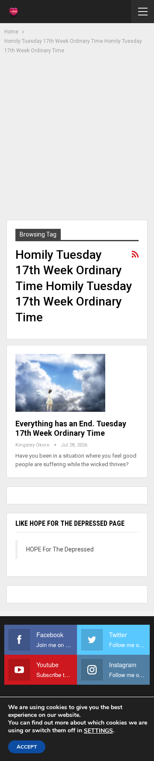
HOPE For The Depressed (60, 549)
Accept (27, 746)
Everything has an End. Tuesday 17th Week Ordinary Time (70, 428)
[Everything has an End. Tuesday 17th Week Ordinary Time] (60, 382)
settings (98, 731)
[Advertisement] (77, 136)
